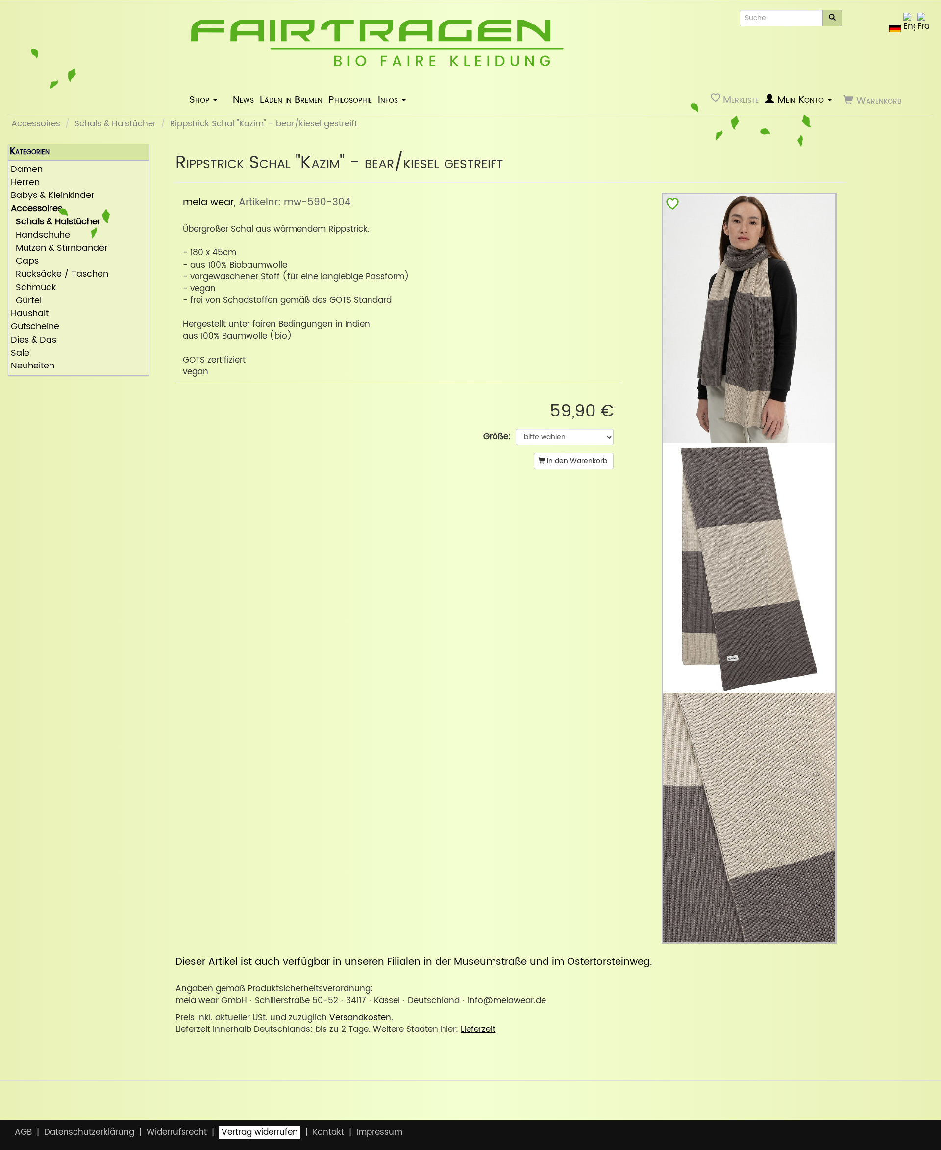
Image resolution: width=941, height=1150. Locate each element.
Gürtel (26, 301)
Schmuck (33, 287)
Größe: (497, 436)
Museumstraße (490, 962)
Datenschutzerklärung (89, 1132)
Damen (27, 169)
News (243, 100)
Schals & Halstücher (115, 124)
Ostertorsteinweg (608, 962)
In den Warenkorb (576, 460)
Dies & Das (33, 340)
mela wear (208, 202)
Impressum (379, 1132)
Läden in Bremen (291, 100)
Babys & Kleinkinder (53, 195)
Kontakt (328, 1132)
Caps (25, 261)
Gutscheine (35, 327)
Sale (20, 353)
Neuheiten (32, 366)
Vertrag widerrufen (259, 1132)
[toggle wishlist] (672, 206)
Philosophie (350, 100)
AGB (23, 1132)
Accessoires (35, 124)
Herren (25, 183)
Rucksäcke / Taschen (59, 274)
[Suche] (832, 18)
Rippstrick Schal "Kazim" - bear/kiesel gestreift (263, 124)
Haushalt (30, 313)
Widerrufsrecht (177, 1132)
